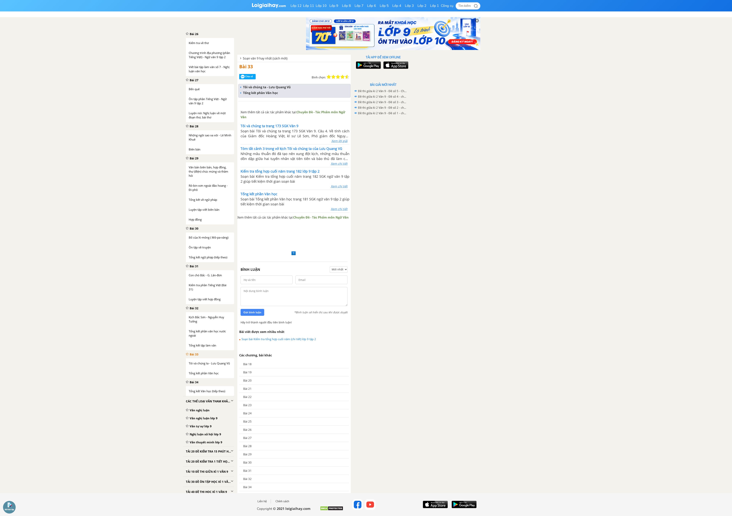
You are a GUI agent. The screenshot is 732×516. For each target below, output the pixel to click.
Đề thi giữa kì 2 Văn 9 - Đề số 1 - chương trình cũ (382, 113)
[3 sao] (338, 77)
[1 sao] (329, 77)
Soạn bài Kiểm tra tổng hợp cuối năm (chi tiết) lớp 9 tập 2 (279, 339)
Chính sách (282, 501)
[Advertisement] (294, 234)
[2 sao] (333, 77)
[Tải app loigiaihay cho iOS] (395, 65)
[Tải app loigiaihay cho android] (368, 65)
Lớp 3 (409, 5)
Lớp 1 (434, 5)
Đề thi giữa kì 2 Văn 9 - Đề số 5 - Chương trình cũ (382, 91)
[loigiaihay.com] (269, 7)
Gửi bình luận (252, 312)
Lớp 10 (321, 5)
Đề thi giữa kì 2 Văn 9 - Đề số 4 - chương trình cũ (382, 96)
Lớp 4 (396, 5)
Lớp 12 (296, 5)
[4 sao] (342, 77)
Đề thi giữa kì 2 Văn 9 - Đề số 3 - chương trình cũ (382, 102)
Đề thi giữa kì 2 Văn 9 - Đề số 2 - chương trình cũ (382, 107)
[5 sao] (347, 77)
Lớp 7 (359, 5)
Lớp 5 (384, 5)
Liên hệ (262, 501)
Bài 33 (246, 66)
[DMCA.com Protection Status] (331, 510)
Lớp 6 (371, 5)
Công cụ (447, 5)
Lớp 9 (333, 5)
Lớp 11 (308, 5)
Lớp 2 (421, 5)
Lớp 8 (346, 5)
